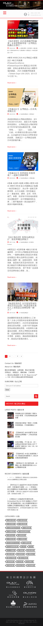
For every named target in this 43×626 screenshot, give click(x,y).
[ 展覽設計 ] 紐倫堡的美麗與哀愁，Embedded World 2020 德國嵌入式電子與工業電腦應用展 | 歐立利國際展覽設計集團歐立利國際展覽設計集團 (22, 502)
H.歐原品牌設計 (24, 114)
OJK (13, 604)
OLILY (13, 584)
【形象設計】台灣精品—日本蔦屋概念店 (22, 110)
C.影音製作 (29, 48)
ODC (11, 52)
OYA (29, 584)
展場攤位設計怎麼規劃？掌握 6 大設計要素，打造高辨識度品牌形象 (26, 415)
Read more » (11, 83)
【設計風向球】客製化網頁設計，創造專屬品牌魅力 (21, 238)
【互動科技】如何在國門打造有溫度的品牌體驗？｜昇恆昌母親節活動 (26, 434)
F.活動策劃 (22, 50)
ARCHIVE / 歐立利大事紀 (15, 403)
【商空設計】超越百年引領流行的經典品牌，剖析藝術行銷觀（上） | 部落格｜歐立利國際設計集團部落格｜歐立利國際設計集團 (22, 488)
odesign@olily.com (36, 15)
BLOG (34, 622)
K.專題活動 (32, 178)
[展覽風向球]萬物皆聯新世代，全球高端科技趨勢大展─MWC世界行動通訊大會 (22, 508)
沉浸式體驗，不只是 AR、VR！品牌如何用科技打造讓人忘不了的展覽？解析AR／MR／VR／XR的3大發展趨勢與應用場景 (22, 445)
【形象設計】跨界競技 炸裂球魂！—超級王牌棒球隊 (21, 174)
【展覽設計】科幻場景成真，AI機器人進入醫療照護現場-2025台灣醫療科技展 (26, 465)
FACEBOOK (21, 623)
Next (4, 4)
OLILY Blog (8, 3)
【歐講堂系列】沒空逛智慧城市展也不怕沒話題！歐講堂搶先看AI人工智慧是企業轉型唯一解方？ (22, 306)
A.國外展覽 (23, 48)
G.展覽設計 (28, 50)
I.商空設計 (31, 114)
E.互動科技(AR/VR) (14, 50)
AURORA (29, 604)
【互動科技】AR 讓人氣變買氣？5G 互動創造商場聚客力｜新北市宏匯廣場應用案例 (26, 456)
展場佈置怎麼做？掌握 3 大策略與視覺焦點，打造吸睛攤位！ (26, 424)
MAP (31, 622)
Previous (38, 4)
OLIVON (29, 594)
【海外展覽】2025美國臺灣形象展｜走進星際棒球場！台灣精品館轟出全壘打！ (22, 43)
